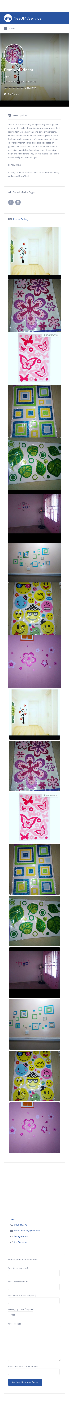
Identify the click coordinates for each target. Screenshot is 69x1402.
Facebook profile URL (11, 202)
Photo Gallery (20, 219)
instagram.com (21, 1236)
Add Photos (13, 94)
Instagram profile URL (18, 202)
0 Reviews (31, 87)
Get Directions (20, 1242)
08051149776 (20, 1225)
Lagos (7, 76)
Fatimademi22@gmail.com (27, 1230)
